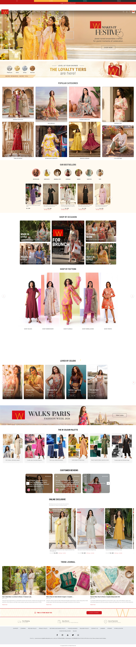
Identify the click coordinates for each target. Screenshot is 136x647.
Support (15, 628)
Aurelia (51, 1)
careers (102, 628)
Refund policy (32, 628)
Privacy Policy (43, 628)
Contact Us (94, 628)
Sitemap (109, 628)
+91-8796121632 (74, 638)
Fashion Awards (72, 628)
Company (23, 628)
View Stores (94, 612)
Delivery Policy (84, 628)
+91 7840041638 (61, 638)
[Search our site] (123, 11)
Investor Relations (65, 631)
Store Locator (118, 628)
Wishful (85, 1)
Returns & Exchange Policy (57, 628)
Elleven (119, 1)
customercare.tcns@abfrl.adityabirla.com (43, 638)
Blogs (75, 631)
